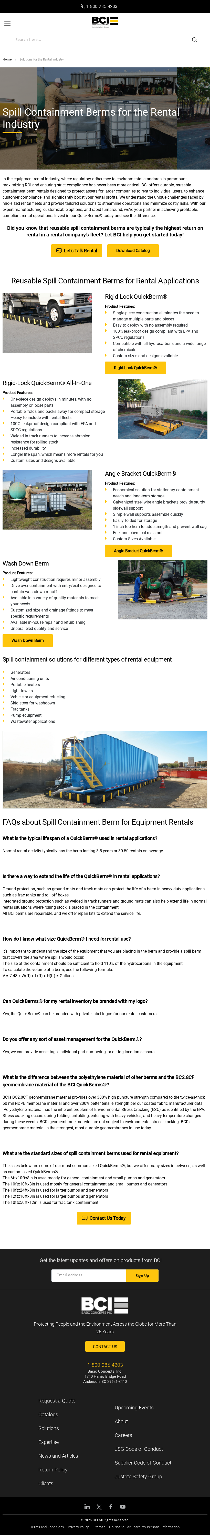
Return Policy (53, 1470)
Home (7, 59)
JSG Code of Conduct (139, 1449)
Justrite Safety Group (138, 1476)
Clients (45, 1483)
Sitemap (99, 1527)
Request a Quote (56, 1401)
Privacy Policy (78, 1527)
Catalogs (48, 1414)
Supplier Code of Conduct (143, 1463)
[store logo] (105, 22)
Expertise (48, 1442)
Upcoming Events (134, 1408)
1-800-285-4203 (102, 6)
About (121, 1421)
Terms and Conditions (47, 1527)
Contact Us (105, 1346)
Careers (123, 1435)
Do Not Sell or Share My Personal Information (144, 1527)
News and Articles (58, 1456)
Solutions (48, 1428)
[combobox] (105, 39)
